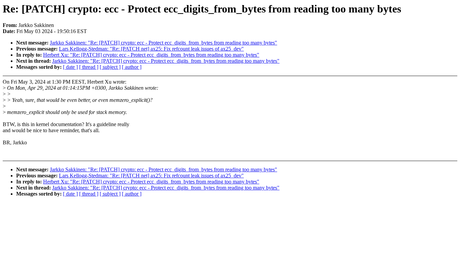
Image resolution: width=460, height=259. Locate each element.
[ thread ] (88, 67)
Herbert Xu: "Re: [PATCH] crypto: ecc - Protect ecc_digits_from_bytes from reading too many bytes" (151, 55)
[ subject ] (110, 67)
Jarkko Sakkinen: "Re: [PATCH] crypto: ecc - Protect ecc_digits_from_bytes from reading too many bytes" (163, 43)
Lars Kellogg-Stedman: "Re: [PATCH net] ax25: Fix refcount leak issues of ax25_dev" (151, 49)
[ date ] (70, 67)
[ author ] (131, 67)
